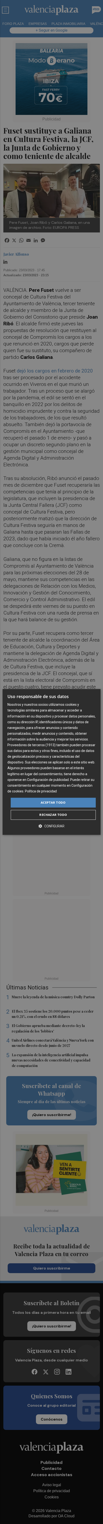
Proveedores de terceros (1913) (31, 745)
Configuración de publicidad (48, 780)
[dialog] (52, 762)
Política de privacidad (41, 791)
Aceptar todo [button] (53, 802)
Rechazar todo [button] (53, 815)
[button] (51, 826)
